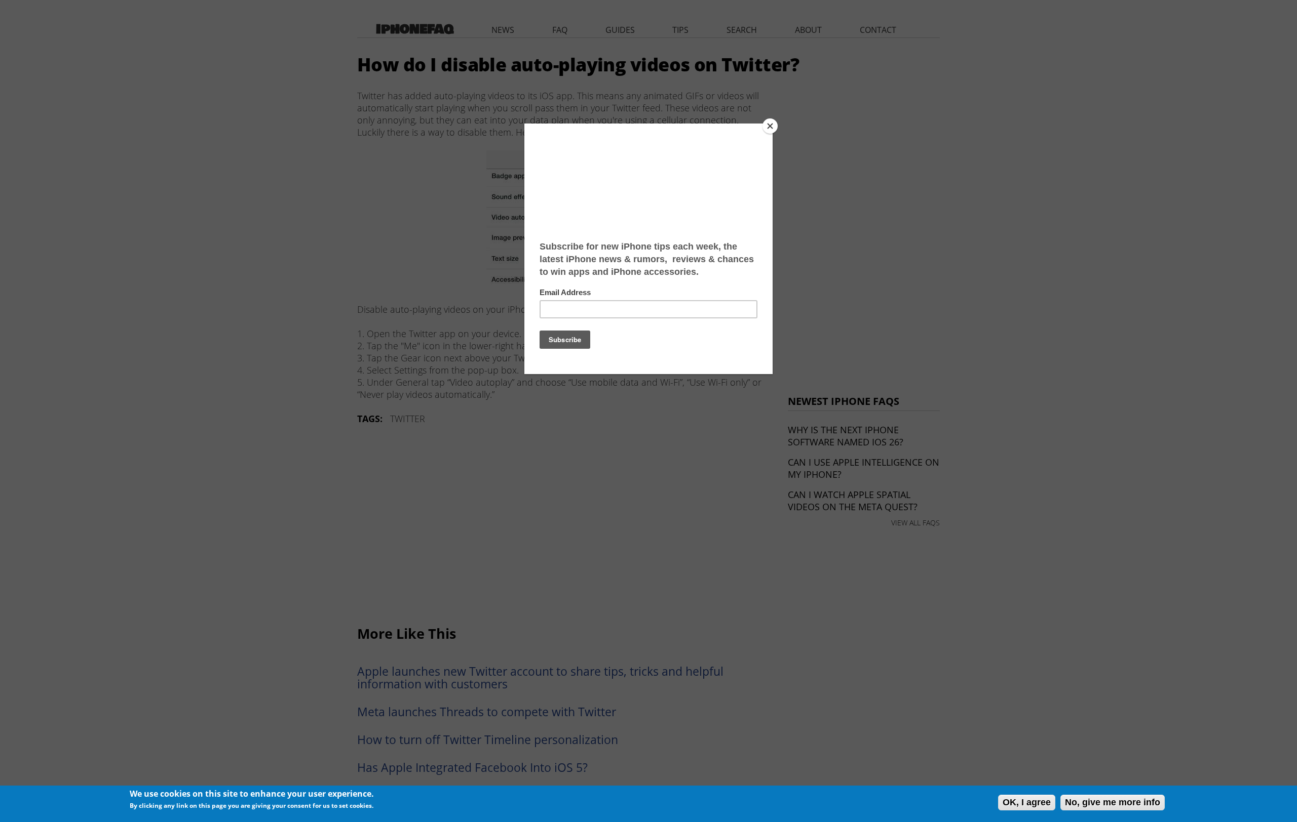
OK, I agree (1027, 802)
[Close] (770, 126)
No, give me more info (1112, 802)
